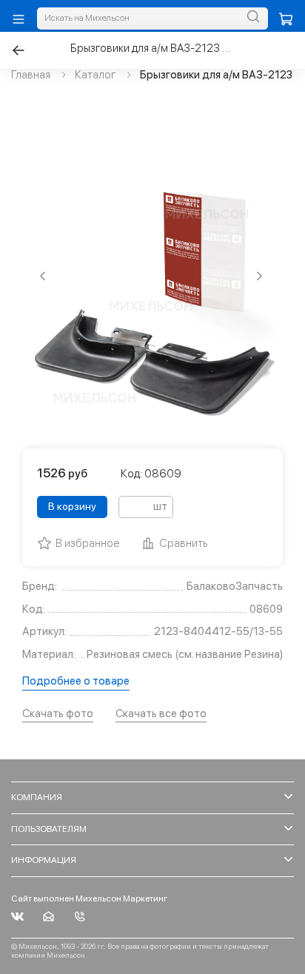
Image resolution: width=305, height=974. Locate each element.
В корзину (72, 506)
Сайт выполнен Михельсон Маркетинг (89, 898)
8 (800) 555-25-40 (79, 916)
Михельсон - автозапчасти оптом (17, 916)
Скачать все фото (161, 713)
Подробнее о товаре (76, 681)
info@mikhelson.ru (48, 916)
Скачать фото (57, 713)
